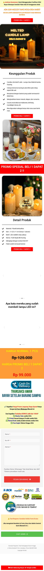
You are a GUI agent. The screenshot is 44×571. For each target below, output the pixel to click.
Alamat (8, 447)
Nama (7, 434)
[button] (3, 275)
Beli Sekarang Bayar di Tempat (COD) (23, 568)
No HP (7, 440)
